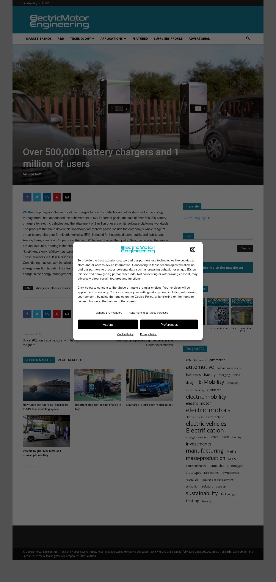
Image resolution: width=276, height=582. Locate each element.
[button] (193, 249)
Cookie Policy (125, 334)
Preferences (169, 324)
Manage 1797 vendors (109, 312)
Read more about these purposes (148, 312)
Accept (108, 324)
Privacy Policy (148, 334)
